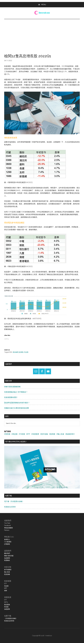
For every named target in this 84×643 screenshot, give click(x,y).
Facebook (7, 525)
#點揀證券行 (70, 434)
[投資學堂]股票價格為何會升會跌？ (17, 403)
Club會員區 (7, 542)
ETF (5, 583)
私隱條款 (7, 560)
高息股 (26, 352)
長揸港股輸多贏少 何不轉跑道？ (16, 392)
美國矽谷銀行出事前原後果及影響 (16, 408)
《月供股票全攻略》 (10, 618)
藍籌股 (21, 352)
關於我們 (7, 553)
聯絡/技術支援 (8, 556)
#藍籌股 (52, 434)
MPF (5, 588)
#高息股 (14, 434)
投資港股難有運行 (10, 397)
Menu (43, 5)
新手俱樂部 (7, 569)
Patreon (6, 530)
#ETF (28, 434)
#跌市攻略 (44, 434)
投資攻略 (7, 574)
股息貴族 (7, 604)
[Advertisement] (42, 34)
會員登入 (7, 539)
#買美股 (7, 434)
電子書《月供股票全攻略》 (14, 501)
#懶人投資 (60, 434)
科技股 (6, 607)
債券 (5, 590)
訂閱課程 (7, 544)
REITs (6, 602)
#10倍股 (22, 434)
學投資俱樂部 (8, 528)
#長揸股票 (35, 434)
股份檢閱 (16, 352)
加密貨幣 (7, 609)
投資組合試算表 (10, 507)
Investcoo (48, 635)
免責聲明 (7, 558)
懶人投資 (7, 572)
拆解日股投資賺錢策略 (12, 387)
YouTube (7, 523)
